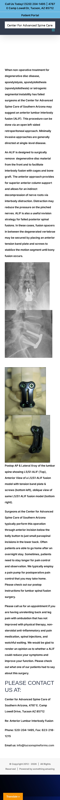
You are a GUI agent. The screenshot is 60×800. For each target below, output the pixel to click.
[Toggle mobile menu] (53, 30)
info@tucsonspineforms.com (35, 745)
